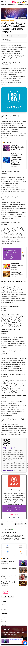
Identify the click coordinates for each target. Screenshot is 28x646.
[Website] (2, 532)
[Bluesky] (7, 553)
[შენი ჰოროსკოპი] (14, 1)
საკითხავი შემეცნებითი (5, 20)
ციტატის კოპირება (8, 470)
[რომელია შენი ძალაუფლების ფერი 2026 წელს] (6, 266)
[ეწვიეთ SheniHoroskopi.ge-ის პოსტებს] (2, 529)
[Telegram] (15, 532)
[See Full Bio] (17, 515)
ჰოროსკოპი (12, 20)
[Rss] (12, 596)
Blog (2, 616)
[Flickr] (13, 532)
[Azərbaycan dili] (19, 2)
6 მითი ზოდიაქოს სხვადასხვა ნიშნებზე (17, 273)
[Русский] (22, 2)
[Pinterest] (7, 532)
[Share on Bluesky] (9, 36)
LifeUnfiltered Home (5, 618)
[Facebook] (10, 517)
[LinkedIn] (10, 532)
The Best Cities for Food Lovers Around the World (8, 569)
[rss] (20, 553)
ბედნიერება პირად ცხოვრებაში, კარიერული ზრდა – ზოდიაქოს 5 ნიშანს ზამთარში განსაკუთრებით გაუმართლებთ (16, 159)
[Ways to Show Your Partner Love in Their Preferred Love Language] (23, 577)
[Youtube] (20, 546)
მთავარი (3, 619)
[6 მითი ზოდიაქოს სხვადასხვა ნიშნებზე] (6, 274)
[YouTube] (18, 517)
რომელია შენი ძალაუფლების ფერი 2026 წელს (17, 265)
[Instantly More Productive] (23, 563)
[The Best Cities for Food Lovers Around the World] (23, 570)
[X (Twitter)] (12, 517)
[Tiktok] (8, 532)
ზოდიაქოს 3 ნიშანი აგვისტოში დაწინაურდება (9, 582)
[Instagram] (14, 517)
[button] (2, 1)
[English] (20, 2)
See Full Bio (13, 515)
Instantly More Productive (7, 561)
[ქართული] (21, 2)
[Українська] (24, 2)
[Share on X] (7, 36)
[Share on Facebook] (5, 36)
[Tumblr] (12, 532)
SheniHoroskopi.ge (5, 39)
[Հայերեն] (17, 2)
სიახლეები (3, 621)
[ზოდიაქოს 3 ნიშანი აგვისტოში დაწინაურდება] (23, 583)
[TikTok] (16, 517)
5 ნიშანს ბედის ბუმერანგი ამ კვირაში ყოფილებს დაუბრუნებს (18, 147)
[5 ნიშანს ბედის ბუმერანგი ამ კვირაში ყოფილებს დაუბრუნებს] (6, 148)
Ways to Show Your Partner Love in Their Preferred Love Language (9, 576)
